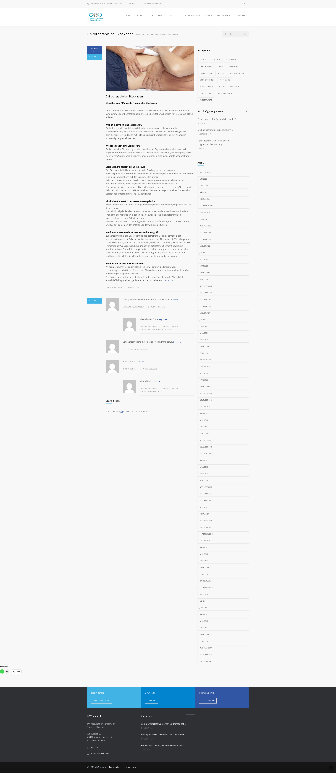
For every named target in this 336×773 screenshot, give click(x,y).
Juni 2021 (203, 326)
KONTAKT (242, 15)
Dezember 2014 (206, 648)
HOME (128, 15)
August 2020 (205, 366)
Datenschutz (115, 767)
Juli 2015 (203, 601)
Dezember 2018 (206, 440)
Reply (175, 299)
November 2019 (206, 400)
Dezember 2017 (206, 487)
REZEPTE (208, 15)
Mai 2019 (203, 413)
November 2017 (206, 494)
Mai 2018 (203, 460)
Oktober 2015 (205, 581)
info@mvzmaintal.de (155, 3)
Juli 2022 (203, 253)
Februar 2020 (205, 387)
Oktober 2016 (205, 527)
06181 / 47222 (97, 747)
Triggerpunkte (206, 100)
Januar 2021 (204, 353)
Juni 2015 (203, 608)
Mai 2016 (203, 547)
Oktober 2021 (205, 299)
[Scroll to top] (331, 768)
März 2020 (204, 380)
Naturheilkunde (237, 73)
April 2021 (204, 333)
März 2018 (204, 474)
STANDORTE (157, 15)
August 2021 (205, 313)
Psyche (222, 87)
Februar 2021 (205, 346)
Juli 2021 (203, 320)
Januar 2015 (204, 641)
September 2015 (206, 587)
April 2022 (204, 259)
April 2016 (204, 554)
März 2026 (204, 192)
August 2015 (205, 594)
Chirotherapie (133, 287)
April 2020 (204, 373)
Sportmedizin (205, 93)
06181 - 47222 (134, 3)
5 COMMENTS (94, 57)
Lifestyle (221, 73)
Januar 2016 (204, 574)
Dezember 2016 (206, 520)
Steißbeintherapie (224, 93)
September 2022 (206, 239)
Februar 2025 (205, 199)
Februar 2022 (205, 273)
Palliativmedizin (206, 87)
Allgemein (216, 60)
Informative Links (206, 693)
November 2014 (206, 654)
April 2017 (204, 507)
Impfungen (233, 66)
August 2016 (205, 541)
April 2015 (204, 621)
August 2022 (205, 246)
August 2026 (205, 172)
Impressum (130, 767)
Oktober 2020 (205, 360)
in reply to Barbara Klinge (151, 392)
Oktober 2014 (205, 661)
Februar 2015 (205, 634)
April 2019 (204, 420)
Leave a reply (168, 280)
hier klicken (206, 700)
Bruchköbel (231, 60)
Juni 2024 (203, 219)
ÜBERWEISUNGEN (225, 15)
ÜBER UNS (140, 15)
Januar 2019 (204, 433)
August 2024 (205, 212)
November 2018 (206, 447)
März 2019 (204, 427)
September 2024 (206, 206)
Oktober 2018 (205, 454)
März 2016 (204, 561)
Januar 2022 (204, 279)
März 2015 (204, 628)
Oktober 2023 (205, 232)
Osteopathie (224, 80)
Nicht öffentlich (207, 80)
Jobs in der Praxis (98, 693)
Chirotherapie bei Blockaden (124, 96)
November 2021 (206, 293)
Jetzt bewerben (100, 700)
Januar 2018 (204, 480)
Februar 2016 (205, 567)
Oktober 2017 (205, 500)
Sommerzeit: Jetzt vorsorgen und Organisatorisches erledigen (164, 723)
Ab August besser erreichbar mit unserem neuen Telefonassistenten (164, 734)
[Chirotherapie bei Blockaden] (150, 68)
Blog (147, 34)
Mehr (150, 700)
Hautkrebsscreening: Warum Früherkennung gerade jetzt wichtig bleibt (164, 745)
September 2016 (206, 534)
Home (138, 34)
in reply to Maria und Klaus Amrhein (155, 330)
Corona (220, 66)
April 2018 (204, 467)
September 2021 (206, 306)
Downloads (150, 693)
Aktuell (203, 60)
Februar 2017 (205, 514)
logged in (123, 411)
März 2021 (204, 340)
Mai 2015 (203, 614)
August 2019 (205, 407)
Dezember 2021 (206, 286)
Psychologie (235, 87)
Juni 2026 (203, 179)
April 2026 (204, 186)
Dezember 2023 (206, 226)
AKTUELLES (175, 15)
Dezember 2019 (206, 393)
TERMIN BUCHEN (192, 15)
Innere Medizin (206, 73)
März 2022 (204, 266)
